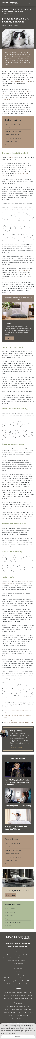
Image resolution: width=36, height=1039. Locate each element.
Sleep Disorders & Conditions (14, 922)
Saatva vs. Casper (12, 984)
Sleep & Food (9, 919)
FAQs (29, 992)
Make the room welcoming (13, 131)
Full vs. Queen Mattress (25, 975)
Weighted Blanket (13, 960)
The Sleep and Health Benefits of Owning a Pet (18, 722)
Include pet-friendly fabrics (13, 138)
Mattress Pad (24, 960)
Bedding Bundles (20, 954)
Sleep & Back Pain (10, 912)
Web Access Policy (26, 998)
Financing (29, 995)
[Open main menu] (33, 3)
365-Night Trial (8, 998)
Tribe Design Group (24, 270)
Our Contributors (28, 1012)
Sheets (25, 957)
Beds (27, 954)
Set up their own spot (11, 128)
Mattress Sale (13, 972)
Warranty (17, 998)
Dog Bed (8, 323)
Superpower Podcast (18, 1018)
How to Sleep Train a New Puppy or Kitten (17, 720)
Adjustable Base (8, 957)
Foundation (18, 957)
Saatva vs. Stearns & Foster (23, 981)
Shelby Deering (13, 25)
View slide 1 (32, 340)
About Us (10, 1006)
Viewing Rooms (24, 1006)
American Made (10, 1009)
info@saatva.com (10, 992)
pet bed (11, 157)
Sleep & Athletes (10, 908)
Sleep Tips (8, 925)
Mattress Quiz (23, 972)
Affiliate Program (18, 963)
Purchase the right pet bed (13, 124)
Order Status (21, 995)
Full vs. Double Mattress (11, 978)
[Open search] (29, 3)
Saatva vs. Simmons (26, 978)
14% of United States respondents (21, 81)
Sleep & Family (19, 11)
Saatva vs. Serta (24, 984)
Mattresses (10, 943)
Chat (25, 992)
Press (16, 1006)
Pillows (30, 957)
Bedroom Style (18, 9)
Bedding (17, 943)
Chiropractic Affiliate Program (12, 1012)
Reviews (19, 992)
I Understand (18, 1036)
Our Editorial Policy (22, 1015)
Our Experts (11, 1015)
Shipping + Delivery (10, 995)
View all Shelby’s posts (16, 747)
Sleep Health (7, 9)
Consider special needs (12, 134)
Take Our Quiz (10, 895)
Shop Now (9, 338)
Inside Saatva (23, 946)
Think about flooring (11, 141)
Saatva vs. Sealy (9, 981)
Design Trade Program (23, 1009)
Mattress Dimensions (10, 975)
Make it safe (8, 145)
